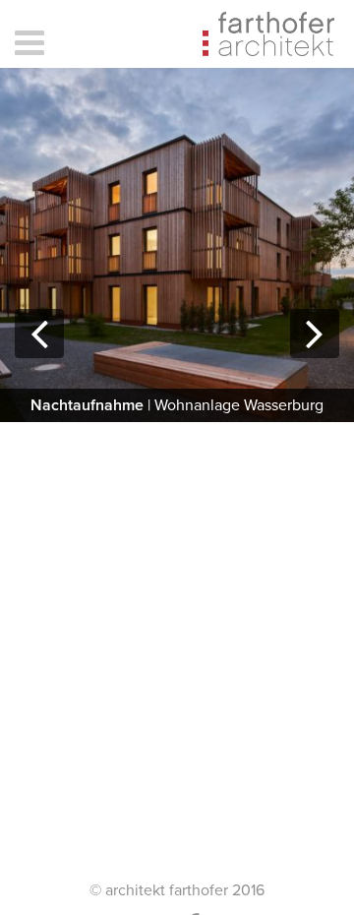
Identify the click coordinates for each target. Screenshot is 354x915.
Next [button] (314, 357)
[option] (177, 245)
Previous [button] (39, 357)
